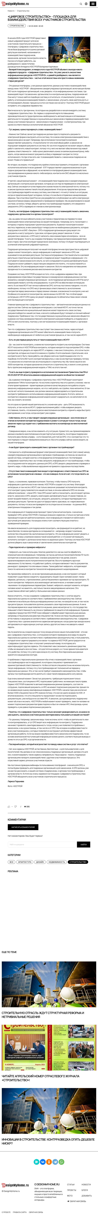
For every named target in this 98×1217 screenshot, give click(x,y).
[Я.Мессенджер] (36, 1162)
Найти (84, 844)
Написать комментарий (23, 827)
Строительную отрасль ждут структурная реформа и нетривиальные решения (43, 1015)
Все (11, 862)
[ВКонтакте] (43, 1162)
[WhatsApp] (61, 1162)
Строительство (17, 26)
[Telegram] (55, 1162)
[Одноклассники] (49, 1162)
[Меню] (93, 4)
